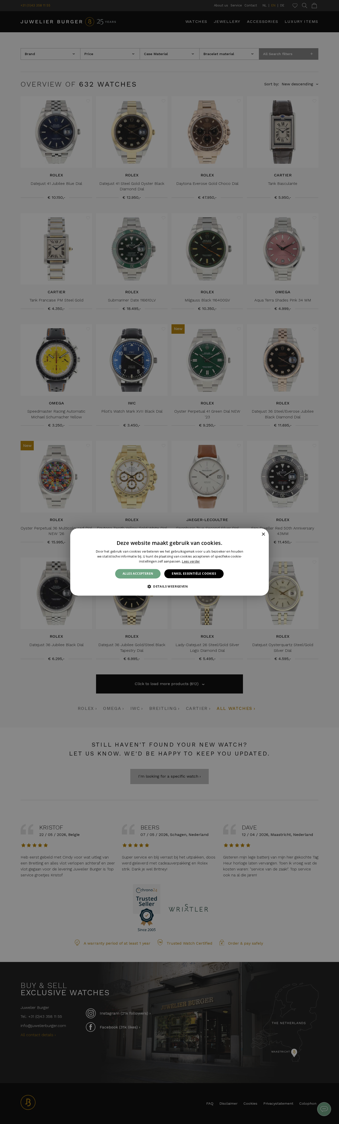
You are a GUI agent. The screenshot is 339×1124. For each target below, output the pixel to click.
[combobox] (256, 534)
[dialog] (169, 561)
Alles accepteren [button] (138, 573)
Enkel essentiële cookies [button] (194, 573)
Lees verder (191, 561)
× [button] (263, 534)
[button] (169, 587)
